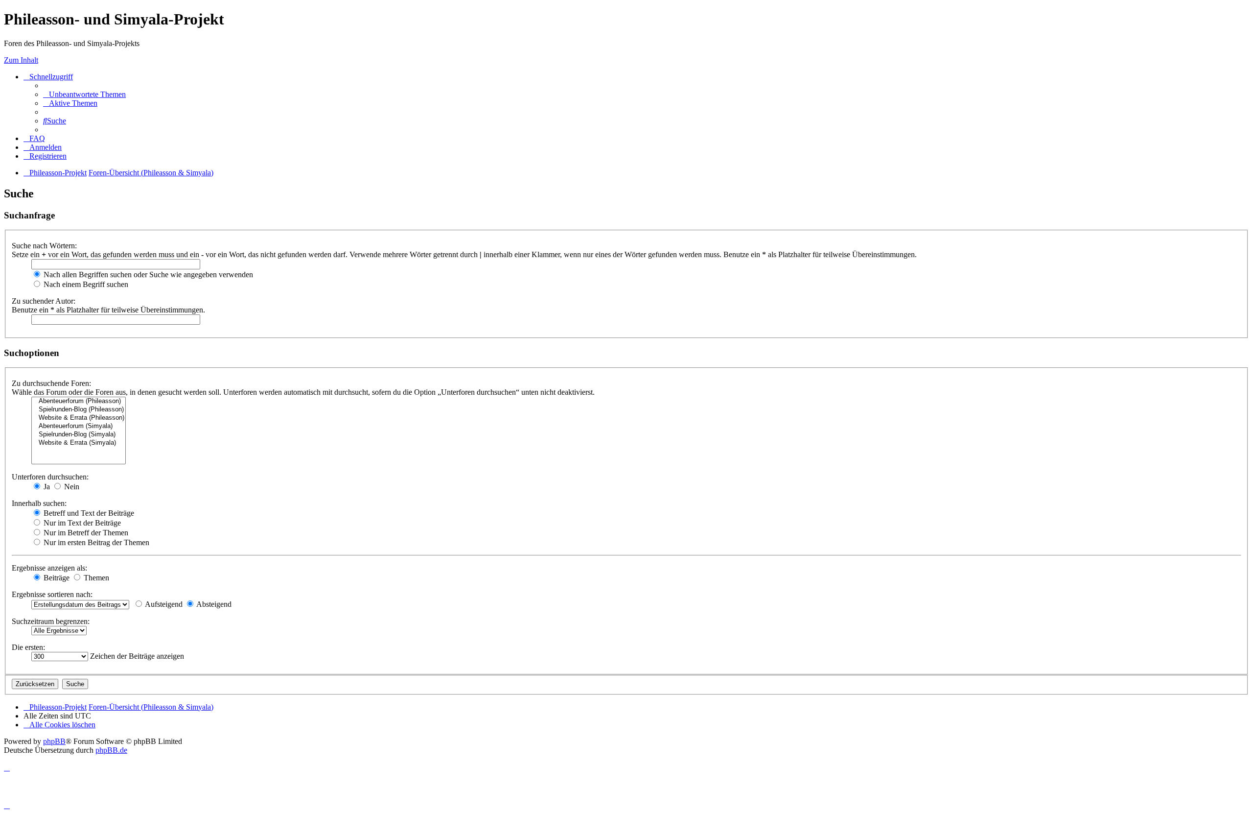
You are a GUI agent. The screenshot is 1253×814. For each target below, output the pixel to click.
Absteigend (213, 604)
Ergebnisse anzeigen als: (49, 568)
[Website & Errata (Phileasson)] (78, 418)
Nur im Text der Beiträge (81, 523)
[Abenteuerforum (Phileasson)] (78, 401)
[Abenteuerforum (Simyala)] (78, 426)
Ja (46, 486)
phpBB (54, 741)
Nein (70, 486)
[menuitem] (84, 94)
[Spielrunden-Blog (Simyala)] (78, 435)
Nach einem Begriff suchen (85, 284)
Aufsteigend (163, 604)
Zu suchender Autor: (43, 301)
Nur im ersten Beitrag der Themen (95, 542)
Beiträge (56, 578)
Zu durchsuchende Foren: (51, 383)
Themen (95, 578)
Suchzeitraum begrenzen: (51, 621)
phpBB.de (111, 750)
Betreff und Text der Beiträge (88, 513)
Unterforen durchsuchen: (50, 477)
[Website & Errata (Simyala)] (78, 443)
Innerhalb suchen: (39, 503)
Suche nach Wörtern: (44, 245)
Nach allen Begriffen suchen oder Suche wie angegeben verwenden (147, 274)
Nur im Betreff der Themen (85, 532)
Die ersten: (28, 647)
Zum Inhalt (21, 60)
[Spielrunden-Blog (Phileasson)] (78, 410)
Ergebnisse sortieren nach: (52, 594)
